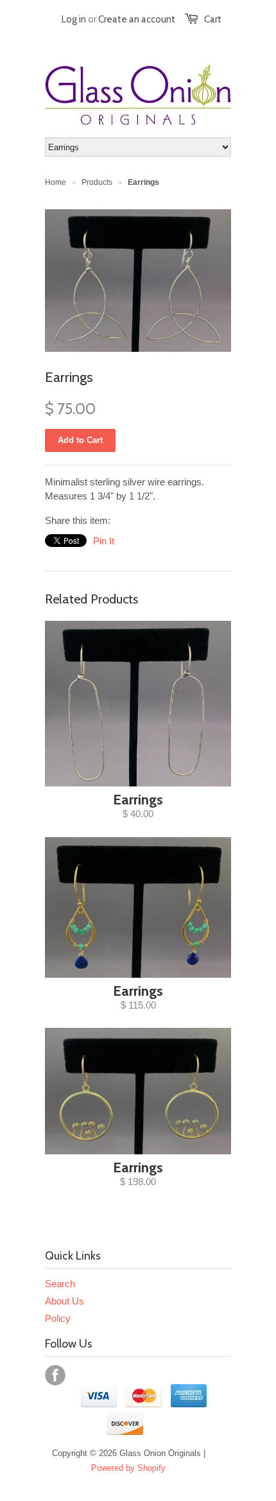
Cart (212, 19)
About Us (64, 1301)
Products (97, 182)
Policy (58, 1318)
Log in (74, 19)
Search (60, 1283)
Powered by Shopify (128, 1468)
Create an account (136, 19)
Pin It (103, 540)
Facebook (55, 1375)
